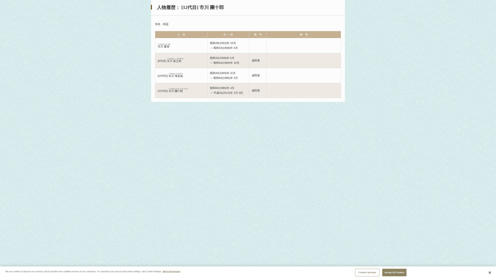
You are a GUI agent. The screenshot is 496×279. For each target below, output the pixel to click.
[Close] (490, 272)
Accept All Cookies (394, 272)
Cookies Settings (367, 272)
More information (171, 271)
